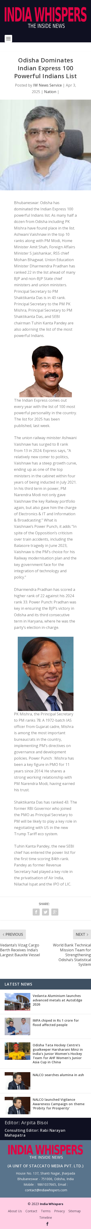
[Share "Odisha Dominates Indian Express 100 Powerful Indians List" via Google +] (55, 912)
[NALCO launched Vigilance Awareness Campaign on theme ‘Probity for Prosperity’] (17, 1105)
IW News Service (47, 85)
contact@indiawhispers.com (46, 1190)
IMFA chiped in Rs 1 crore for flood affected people (56, 1022)
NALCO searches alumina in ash (58, 1075)
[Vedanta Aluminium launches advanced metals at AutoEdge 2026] (17, 1001)
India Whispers (51, 1204)
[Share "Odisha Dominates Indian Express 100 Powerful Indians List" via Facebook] (36, 912)
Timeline (45, 1217)
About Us (15, 1211)
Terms (46, 1211)
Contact (31, 1211)
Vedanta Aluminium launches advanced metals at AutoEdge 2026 (57, 999)
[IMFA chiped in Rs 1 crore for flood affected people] (17, 1026)
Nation (50, 91)
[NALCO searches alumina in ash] (17, 1081)
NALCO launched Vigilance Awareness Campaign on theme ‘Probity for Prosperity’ (58, 1103)
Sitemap (74, 1211)
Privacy (59, 1211)
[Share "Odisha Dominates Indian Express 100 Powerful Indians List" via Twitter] (45, 912)
